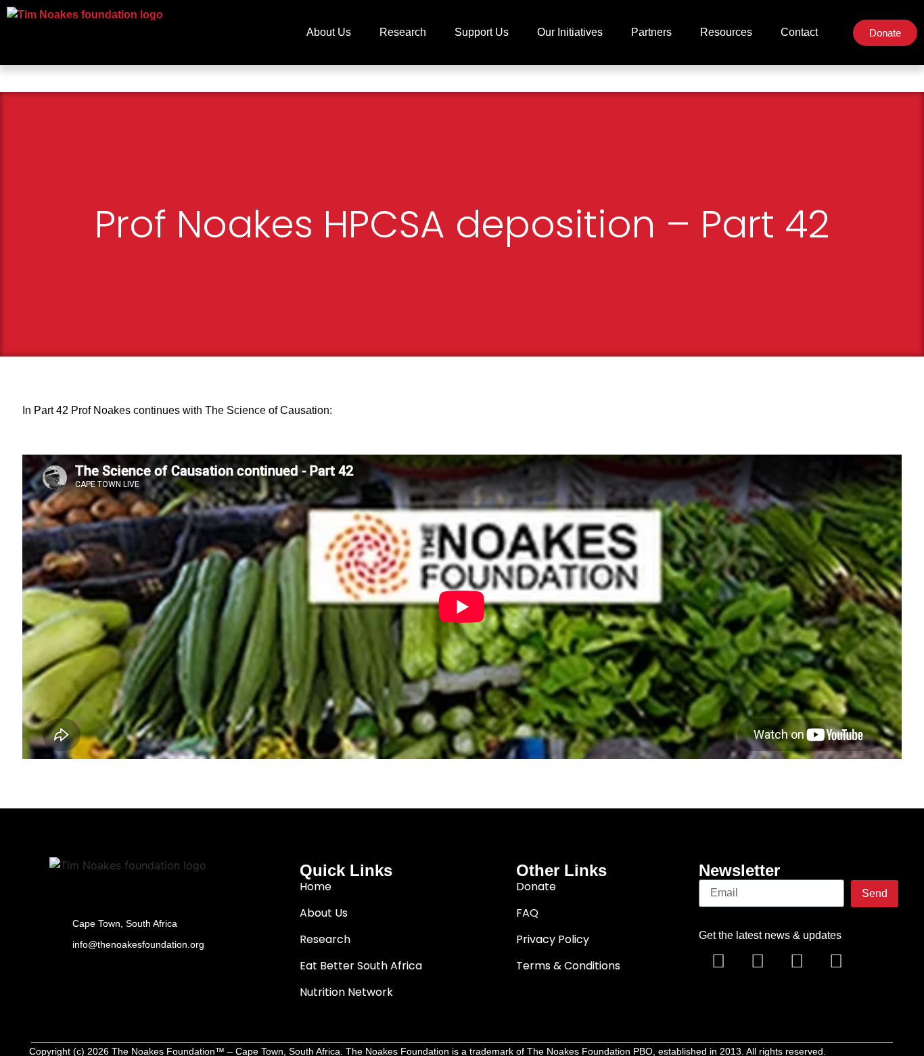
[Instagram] (836, 962)
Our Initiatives (570, 32)
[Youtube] (797, 962)
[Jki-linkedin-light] (875, 962)
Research (402, 32)
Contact (799, 32)
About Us (328, 32)
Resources (726, 32)
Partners (651, 32)
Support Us (482, 32)
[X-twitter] (757, 962)
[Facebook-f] (718, 962)
